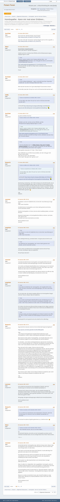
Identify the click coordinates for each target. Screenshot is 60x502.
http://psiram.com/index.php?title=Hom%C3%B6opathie (31, 329)
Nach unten (7, 29)
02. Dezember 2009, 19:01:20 (23, 199)
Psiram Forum (9, 5)
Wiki (38, 9)
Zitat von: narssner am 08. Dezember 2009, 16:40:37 (30, 409)
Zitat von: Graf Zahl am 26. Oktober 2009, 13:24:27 (30, 97)
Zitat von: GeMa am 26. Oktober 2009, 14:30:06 (29, 165)
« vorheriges (46, 25)
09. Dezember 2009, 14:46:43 (23, 442)
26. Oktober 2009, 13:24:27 (23, 76)
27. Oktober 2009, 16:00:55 (23, 162)
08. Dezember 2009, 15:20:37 (23, 259)
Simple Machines (15, 500)
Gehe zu (36, 492)
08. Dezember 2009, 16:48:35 (23, 407)
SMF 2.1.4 (5, 500)
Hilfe (43, 500)
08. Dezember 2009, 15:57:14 (23, 324)
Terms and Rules (48, 500)
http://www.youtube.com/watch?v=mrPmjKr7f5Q (29, 37)
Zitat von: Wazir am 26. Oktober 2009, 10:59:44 (29, 117)
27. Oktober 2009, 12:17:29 (23, 113)
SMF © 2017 (9, 500)
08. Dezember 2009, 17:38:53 (23, 424)
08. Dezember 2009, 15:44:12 (23, 282)
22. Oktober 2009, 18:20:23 (23, 33)
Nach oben (6, 486)
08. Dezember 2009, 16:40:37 (23, 384)
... (20, 29)
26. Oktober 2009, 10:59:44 (23, 46)
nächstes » (52, 25)
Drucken (53, 29)
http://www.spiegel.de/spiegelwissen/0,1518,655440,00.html (32, 64)
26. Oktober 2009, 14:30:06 (23, 94)
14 (21, 29)
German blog (42, 9)
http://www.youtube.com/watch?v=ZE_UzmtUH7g (29, 41)
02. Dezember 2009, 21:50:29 (23, 227)
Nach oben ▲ (54, 500)
